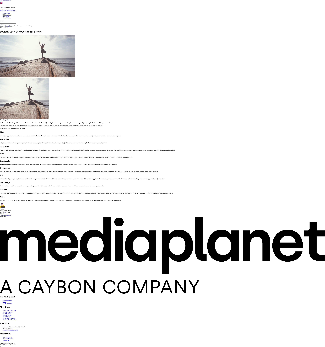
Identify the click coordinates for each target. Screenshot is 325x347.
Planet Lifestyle (7, 315)
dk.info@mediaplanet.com (10, 330)
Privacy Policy (3, 344)
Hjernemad (3, 215)
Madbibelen (7, 10)
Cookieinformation (8, 338)
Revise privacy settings (11, 344)
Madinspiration (7, 15)
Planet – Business (8, 312)
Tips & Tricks (7, 18)
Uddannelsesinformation (9, 319)
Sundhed (8, 215)
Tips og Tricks (8, 26)
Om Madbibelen (7, 337)
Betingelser (6, 340)
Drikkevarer (6, 13)
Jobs (4, 302)
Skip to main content (5, 0)
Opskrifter (6, 16)
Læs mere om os (7, 300)
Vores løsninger (7, 303)
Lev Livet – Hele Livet (9, 310)
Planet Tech (6, 316)
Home (1, 26)
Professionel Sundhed (9, 318)
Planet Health (7, 313)
